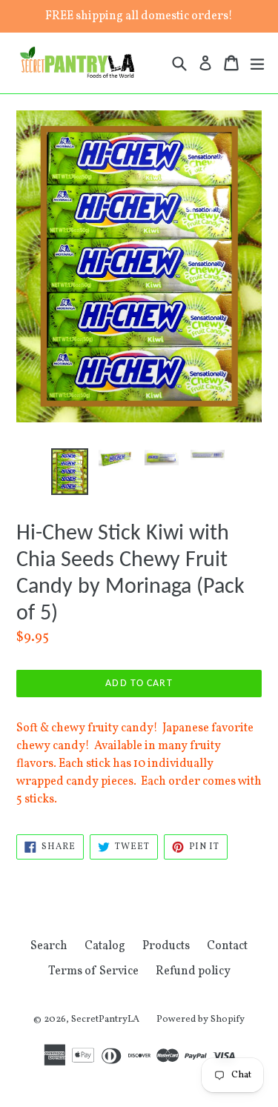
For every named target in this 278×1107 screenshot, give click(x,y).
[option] (70, 471)
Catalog (105, 946)
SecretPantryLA (105, 1019)
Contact (227, 946)
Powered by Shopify (200, 1019)
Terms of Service (93, 971)
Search (48, 946)
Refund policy (193, 971)
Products (166, 946)
